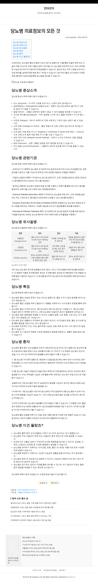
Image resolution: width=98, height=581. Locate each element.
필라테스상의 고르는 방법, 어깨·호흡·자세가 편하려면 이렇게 (33, 503)
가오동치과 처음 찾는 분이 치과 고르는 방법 (37, 545)
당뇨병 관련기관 (20, 45)
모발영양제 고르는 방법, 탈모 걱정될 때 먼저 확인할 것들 (32, 507)
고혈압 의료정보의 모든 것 (27, 492)
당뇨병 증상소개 (20, 42)
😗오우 (55, 483)
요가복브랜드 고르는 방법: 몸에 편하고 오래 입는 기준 (31, 516)
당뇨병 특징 (18, 51)
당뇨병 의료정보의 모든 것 (31, 541)
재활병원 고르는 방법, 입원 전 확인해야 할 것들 (38, 548)
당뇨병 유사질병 (20, 48)
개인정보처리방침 (50, 570)
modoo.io (71, 577)
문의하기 (62, 570)
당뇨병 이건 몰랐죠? (21, 56)
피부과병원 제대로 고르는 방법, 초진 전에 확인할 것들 (40, 551)
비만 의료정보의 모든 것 (27, 490)
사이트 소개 (36, 570)
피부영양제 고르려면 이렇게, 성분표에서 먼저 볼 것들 (31, 520)
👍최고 (43, 483)
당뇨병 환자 (18, 53)
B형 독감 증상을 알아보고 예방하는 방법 (36, 555)
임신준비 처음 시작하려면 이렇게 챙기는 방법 (28, 512)
